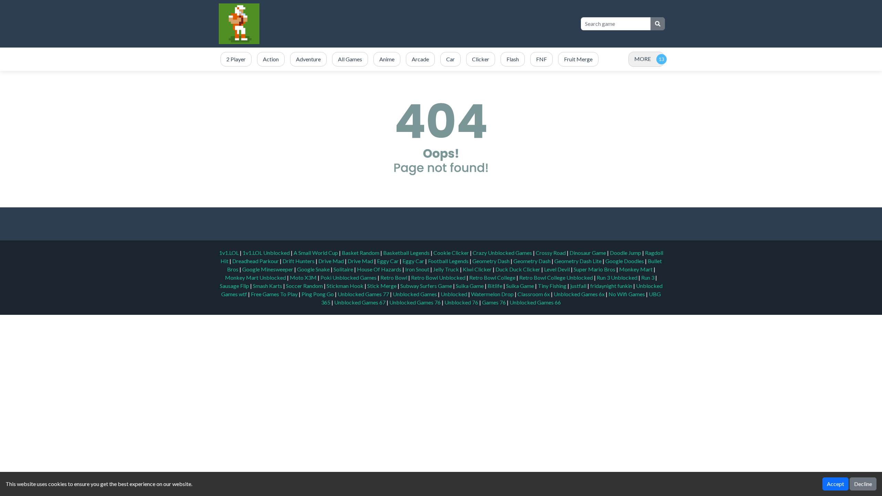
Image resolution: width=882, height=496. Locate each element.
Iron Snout (417, 269)
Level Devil (557, 269)
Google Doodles (625, 261)
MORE (642, 58)
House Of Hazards (379, 269)
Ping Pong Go (318, 294)
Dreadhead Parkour (256, 261)
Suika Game (470, 285)
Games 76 (494, 302)
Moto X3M (304, 277)
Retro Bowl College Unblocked (556, 277)
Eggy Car (388, 261)
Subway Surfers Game (426, 285)
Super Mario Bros (595, 269)
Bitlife (495, 285)
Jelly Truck (446, 269)
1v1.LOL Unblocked (267, 252)
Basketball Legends (407, 252)
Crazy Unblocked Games (503, 252)
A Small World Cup (316, 252)
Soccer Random (305, 285)
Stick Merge (382, 285)
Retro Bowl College (492, 277)
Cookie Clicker (451, 252)
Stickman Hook (346, 285)
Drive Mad (331, 261)
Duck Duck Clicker (518, 269)
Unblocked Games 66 (535, 302)
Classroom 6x (533, 294)
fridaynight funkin (611, 285)
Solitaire (344, 269)
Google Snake (314, 269)
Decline (863, 483)
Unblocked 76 (461, 302)
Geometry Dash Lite (578, 261)
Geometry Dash (491, 261)
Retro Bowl (394, 277)
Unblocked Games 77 (364, 294)
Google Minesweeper (268, 269)
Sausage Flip (235, 285)
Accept (835, 483)
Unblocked (454, 294)
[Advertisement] (448, 23)
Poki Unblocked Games (349, 277)
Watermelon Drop (493, 294)
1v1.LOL (229, 252)
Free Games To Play (275, 294)
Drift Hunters (299, 261)
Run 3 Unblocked (617, 277)
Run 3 (648, 277)
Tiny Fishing (552, 285)
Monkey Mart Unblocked (256, 277)
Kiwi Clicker (478, 269)
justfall (578, 285)
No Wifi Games (626, 294)
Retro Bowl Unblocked (438, 277)
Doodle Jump (626, 252)
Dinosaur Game (588, 252)
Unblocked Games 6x (579, 294)
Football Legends (449, 261)
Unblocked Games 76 (415, 302)
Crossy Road (551, 252)
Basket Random (361, 252)
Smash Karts (268, 285)
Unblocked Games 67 (360, 302)
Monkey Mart (636, 269)
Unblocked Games (415, 294)
